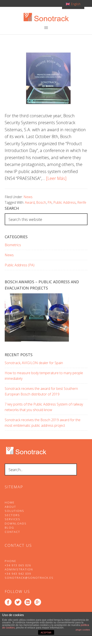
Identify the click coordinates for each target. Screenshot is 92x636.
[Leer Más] (56, 178)
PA (49, 202)
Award (30, 202)
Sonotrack (46, 17)
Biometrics (13, 245)
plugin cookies (83, 629)
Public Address (64, 202)
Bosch (41, 202)
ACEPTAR (46, 632)
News (28, 196)
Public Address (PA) (19, 265)
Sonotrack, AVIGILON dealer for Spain (34, 362)
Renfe (81, 202)
